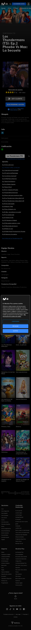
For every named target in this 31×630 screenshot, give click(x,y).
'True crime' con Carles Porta (22, 532)
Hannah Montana (21, 399)
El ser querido (19, 510)
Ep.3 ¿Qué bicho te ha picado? (10, 170)
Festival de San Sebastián (21, 534)
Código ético (18, 561)
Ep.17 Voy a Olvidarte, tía (9, 209)
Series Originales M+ (6, 528)
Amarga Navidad (19, 517)
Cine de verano (5, 522)
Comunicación (19, 585)
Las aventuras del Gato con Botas (6, 400)
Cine (9, 8)
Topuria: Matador (5, 572)
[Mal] (9, 92)
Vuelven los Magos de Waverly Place (22, 480)
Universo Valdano (5, 563)
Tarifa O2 (18, 580)
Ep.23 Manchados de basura (10, 226)
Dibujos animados (20, 537)
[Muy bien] (15, 92)
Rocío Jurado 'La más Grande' (23, 530)
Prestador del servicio (8, 614)
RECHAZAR (15, 326)
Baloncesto (4, 565)
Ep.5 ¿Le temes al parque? (9, 176)
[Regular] (11, 92)
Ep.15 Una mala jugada (8, 203)
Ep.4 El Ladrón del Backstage (10, 173)
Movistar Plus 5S (19, 543)
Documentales (4, 535)
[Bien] (13, 92)
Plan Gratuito (19, 574)
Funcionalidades (19, 554)
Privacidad (25, 614)
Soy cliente (17, 99)
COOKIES (15, 617)
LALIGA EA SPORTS (5, 556)
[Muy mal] (6, 92)
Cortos (2, 519)
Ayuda (15, 598)
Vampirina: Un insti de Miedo (8, 372)
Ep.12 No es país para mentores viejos (12, 195)
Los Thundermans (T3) (15, 156)
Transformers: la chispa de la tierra (21, 453)
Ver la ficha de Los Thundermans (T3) (12, 238)
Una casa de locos (21, 372)
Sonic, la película (21, 345)
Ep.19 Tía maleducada (8, 214)
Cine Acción (4, 517)
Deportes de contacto (6, 574)
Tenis (2, 567)
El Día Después (4, 561)
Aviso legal (18, 614)
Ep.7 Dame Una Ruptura (8, 181)
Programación (4, 582)
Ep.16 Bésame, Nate (7, 206)
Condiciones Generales (21, 558)
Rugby (2, 569)
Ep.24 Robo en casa (7, 228)
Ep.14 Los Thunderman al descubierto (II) (13, 201)
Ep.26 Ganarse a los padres (9, 234)
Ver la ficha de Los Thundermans (16, 159)
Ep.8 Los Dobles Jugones (8, 184)
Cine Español (4, 513)
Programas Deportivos (21, 539)
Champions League (5, 554)
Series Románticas (5, 530)
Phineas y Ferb (5, 426)
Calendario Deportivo (6, 578)
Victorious (4, 452)
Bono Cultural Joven (20, 578)
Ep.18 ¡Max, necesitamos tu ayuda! (11, 212)
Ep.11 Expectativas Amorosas (10, 192)
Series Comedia (5, 533)
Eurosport (3, 576)
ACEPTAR (15, 331)
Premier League (5, 558)
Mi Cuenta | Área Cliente (21, 556)
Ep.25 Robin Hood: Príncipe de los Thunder (13, 231)
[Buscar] (10, 4)
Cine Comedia (4, 515)
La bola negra (19, 512)
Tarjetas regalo (19, 582)
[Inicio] (4, 4)
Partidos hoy (4, 580)
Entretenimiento (5, 537)
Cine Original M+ (5, 511)
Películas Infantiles (5, 524)
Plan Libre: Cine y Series (21, 569)
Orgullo (3, 539)
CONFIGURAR (15, 321)
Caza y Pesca (19, 541)
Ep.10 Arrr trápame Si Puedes (10, 189)
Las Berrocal (18, 528)
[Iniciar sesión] (28, 4)
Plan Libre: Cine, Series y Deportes (21, 566)
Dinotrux (18, 426)
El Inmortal (18, 519)
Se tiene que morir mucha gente (22, 522)
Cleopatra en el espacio (6, 480)
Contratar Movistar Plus (21, 563)
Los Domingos (19, 515)
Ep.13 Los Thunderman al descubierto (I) (13, 198)
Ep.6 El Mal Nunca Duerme (9, 178)
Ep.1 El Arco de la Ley (8, 164)
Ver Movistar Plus (19, 552)
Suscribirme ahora (19, 4)
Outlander (18, 526)
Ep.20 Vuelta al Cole (7, 217)
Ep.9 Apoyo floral (7, 187)
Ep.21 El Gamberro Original (9, 220)
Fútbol (15, 8)
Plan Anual (18, 576)
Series (3, 8)
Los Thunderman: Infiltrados (6, 345)
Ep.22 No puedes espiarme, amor (11, 223)
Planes (17, 572)
